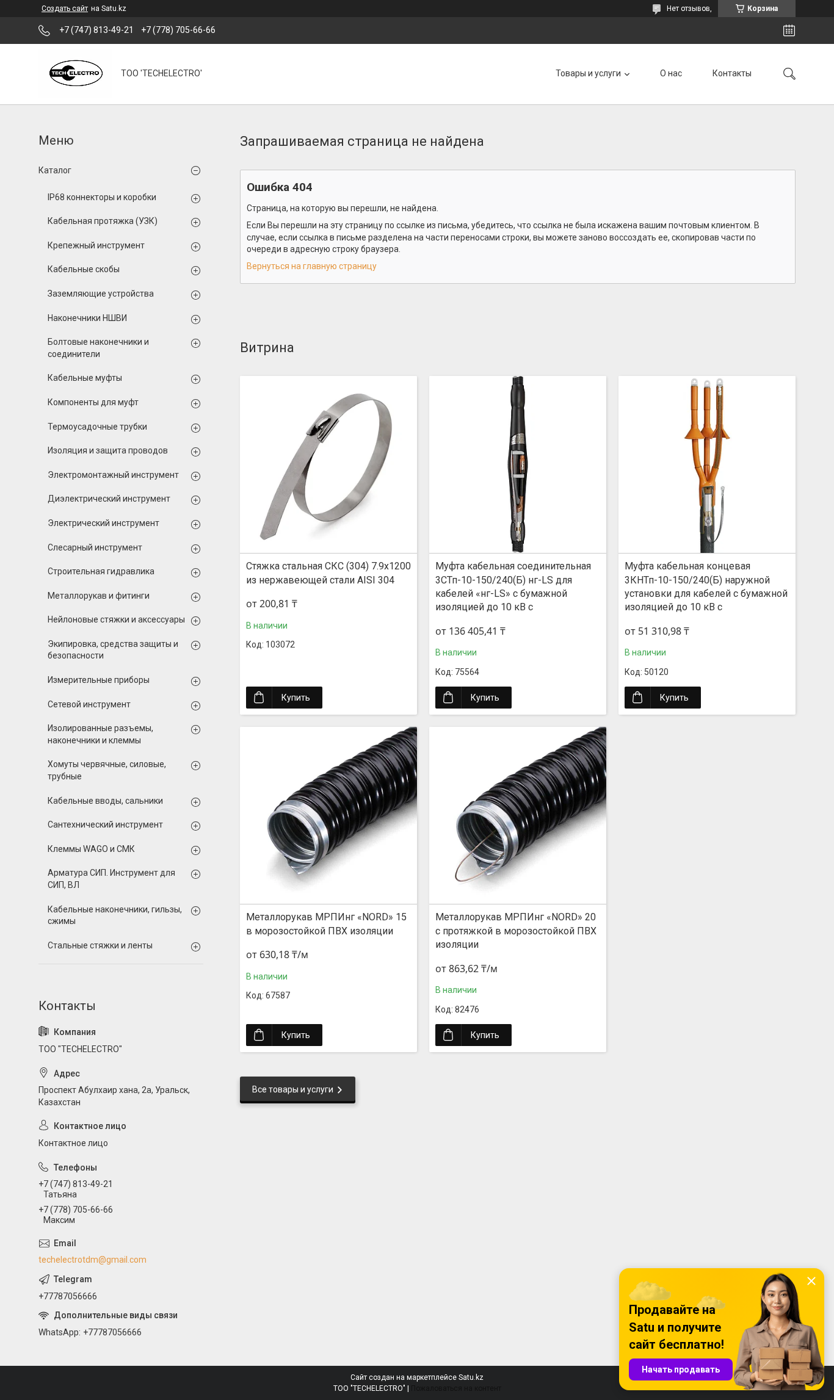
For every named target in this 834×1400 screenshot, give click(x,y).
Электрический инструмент (103, 523)
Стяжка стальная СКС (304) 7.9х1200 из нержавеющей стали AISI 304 (328, 572)
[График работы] (789, 30)
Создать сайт (65, 8)
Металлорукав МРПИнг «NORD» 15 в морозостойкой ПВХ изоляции (326, 923)
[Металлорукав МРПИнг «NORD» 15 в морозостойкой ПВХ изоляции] (328, 815)
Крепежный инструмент (96, 245)
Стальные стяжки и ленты (100, 945)
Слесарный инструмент (95, 547)
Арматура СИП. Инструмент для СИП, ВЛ (111, 879)
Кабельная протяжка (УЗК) (103, 221)
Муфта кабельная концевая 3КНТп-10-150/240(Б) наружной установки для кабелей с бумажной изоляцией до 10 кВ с (706, 586)
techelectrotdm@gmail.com (92, 1260)
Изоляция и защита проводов (108, 450)
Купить (295, 697)
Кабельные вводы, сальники (105, 801)
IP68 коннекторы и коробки (102, 197)
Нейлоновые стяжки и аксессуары (116, 619)
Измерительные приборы (99, 680)
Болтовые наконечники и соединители (98, 348)
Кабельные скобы (84, 269)
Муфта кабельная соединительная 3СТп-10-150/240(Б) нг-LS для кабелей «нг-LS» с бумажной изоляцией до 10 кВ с (513, 586)
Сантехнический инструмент (105, 824)
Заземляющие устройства (101, 293)
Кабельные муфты (85, 378)
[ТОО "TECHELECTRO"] (75, 73)
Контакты (732, 73)
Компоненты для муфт (93, 402)
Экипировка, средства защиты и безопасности (113, 650)
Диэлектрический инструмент (109, 498)
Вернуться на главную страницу (312, 266)
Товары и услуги (588, 73)
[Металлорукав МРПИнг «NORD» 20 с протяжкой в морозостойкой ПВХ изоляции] (517, 815)
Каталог (54, 170)
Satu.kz (471, 1377)
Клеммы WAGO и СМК (91, 849)
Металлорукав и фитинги (99, 596)
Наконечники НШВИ (87, 318)
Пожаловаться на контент (456, 1388)
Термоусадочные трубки (97, 426)
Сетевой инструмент (89, 704)
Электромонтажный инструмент (113, 475)
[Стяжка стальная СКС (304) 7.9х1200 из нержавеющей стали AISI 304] (328, 464)
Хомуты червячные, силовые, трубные (107, 770)
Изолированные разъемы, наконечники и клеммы (100, 734)
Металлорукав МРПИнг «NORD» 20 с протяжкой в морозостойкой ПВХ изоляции (515, 930)
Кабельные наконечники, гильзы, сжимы (115, 915)
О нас (671, 73)
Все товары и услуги (292, 1089)
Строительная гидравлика (101, 571)
